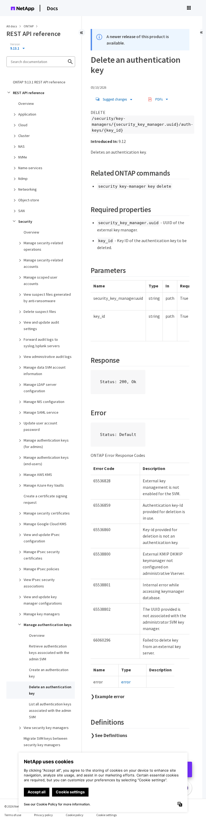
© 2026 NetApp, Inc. (17, 806)
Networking (27, 189)
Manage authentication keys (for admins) (46, 443)
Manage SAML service (41, 412)
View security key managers (46, 727)
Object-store (28, 200)
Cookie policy (74, 815)
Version (15, 44)
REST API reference (28, 92)
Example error (109, 696)
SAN (21, 210)
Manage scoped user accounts (40, 280)
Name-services (30, 167)
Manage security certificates (47, 513)
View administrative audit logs (48, 356)
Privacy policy (43, 815)
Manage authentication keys (48, 624)
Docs (52, 8)
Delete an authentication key (50, 690)
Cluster (24, 135)
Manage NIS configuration (44, 401)
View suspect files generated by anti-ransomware (47, 297)
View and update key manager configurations (43, 600)
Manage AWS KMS (38, 474)
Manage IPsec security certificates (42, 555)
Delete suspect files (40, 311)
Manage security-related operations (43, 246)
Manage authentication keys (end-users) (46, 460)
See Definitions (111, 735)
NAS (21, 146)
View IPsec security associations (39, 582)
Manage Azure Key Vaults (44, 485)
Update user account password (40, 426)
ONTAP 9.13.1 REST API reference (39, 82)
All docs (11, 26)
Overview (26, 103)
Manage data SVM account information (44, 370)
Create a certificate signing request (45, 499)
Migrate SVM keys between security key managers (45, 741)
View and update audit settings (41, 325)
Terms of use (12, 815)
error (126, 681)
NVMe (22, 157)
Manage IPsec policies (41, 569)
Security (25, 221)
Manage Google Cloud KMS (45, 523)
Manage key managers (42, 614)
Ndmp (23, 178)
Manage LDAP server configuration (40, 387)
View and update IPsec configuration (42, 537)
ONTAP (29, 26)
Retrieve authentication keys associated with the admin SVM (49, 652)
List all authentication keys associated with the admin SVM (50, 710)
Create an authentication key (48, 673)
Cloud (22, 125)
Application (27, 114)
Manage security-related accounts (43, 263)
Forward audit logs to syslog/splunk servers (42, 342)
